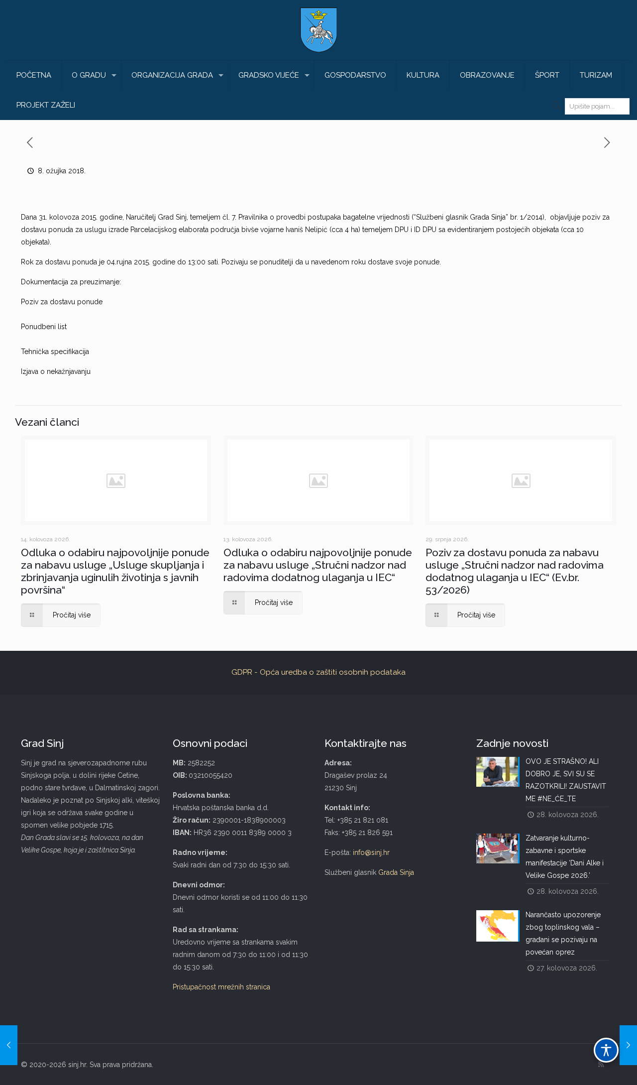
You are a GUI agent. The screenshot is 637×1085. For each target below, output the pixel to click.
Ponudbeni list (44, 327)
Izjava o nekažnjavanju (56, 371)
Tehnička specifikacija (55, 352)
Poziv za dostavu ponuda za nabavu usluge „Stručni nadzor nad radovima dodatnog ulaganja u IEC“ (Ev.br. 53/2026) (514, 571)
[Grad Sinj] (318, 30)
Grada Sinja (396, 872)
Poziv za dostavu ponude (62, 302)
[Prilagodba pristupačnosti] (606, 1050)
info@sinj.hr (371, 852)
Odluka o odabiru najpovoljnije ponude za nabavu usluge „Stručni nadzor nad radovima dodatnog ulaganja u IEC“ (317, 565)
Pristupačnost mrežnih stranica (221, 987)
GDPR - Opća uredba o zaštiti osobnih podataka (318, 672)
